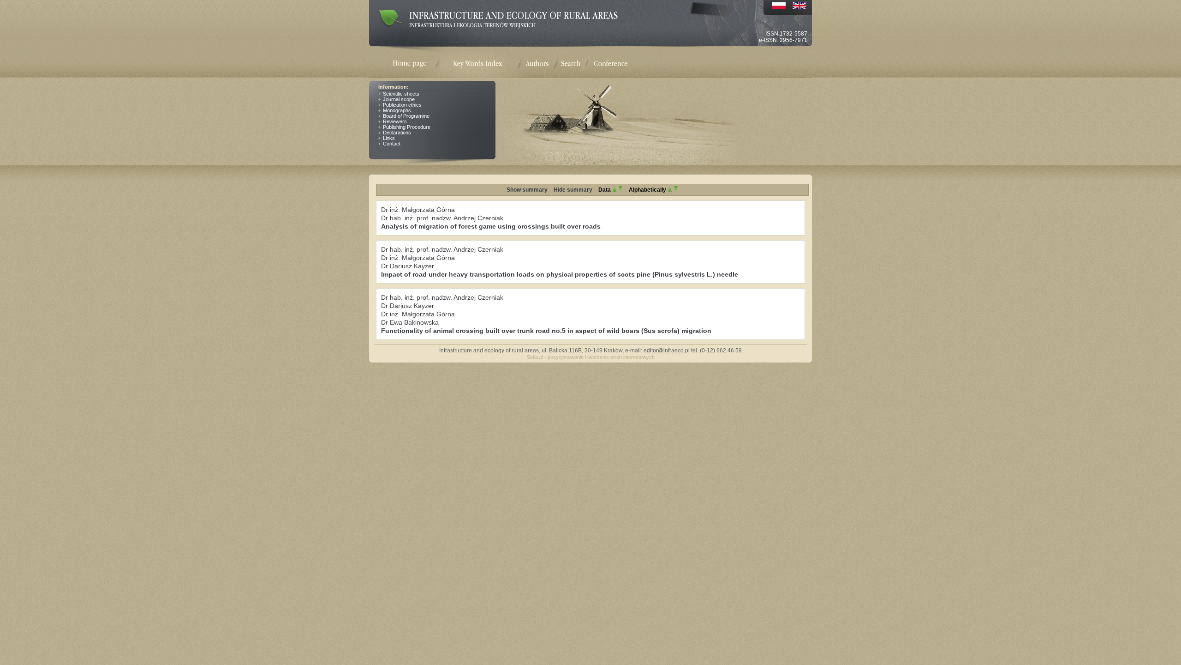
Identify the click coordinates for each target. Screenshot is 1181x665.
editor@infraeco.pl (667, 350)
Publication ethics (402, 105)
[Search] (571, 63)
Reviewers (395, 121)
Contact (391, 143)
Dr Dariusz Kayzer (407, 266)
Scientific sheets (401, 94)
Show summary (527, 190)
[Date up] (614, 190)
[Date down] (620, 190)
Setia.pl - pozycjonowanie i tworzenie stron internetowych (591, 357)
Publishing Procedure (406, 127)
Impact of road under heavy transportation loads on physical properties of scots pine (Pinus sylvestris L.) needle (559, 274)
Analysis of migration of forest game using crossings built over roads (491, 226)
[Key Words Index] (478, 64)
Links (389, 138)
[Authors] (537, 63)
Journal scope (399, 99)
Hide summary (573, 190)
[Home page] (415, 64)
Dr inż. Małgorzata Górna (418, 209)
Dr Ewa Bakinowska (410, 322)
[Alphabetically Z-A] (676, 190)
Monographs (397, 110)
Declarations (397, 132)
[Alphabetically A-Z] (670, 190)
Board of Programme (406, 116)
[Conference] (611, 63)
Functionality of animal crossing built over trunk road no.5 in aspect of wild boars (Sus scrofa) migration (546, 330)
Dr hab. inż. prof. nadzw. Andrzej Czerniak (442, 218)
